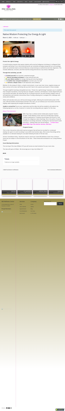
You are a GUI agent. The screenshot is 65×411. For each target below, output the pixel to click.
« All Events (5, 26)
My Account (46, 1)
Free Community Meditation (54, 169)
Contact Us (51, 4)
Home (3, 1)
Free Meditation (23, 211)
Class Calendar (37, 1)
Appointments (23, 208)
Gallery (30, 1)
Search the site (47, 201)
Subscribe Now (37, 19)
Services (8, 1)
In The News (33, 213)
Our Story (19, 1)
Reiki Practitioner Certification (10, 169)
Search (60, 203)
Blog (26, 1)
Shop (14, 1)
